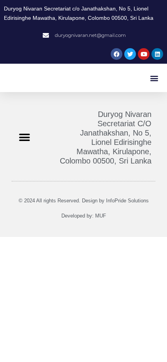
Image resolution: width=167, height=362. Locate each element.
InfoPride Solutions (127, 201)
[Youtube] (144, 54)
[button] (154, 77)
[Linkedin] (157, 54)
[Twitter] (130, 54)
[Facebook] (116, 54)
